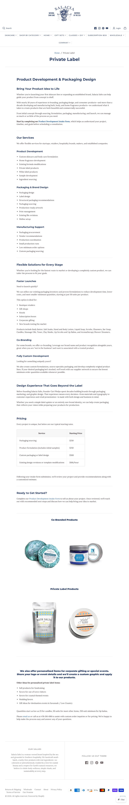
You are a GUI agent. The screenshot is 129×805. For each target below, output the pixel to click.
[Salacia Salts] (64, 13)
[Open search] (4, 28)
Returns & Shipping (13, 789)
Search (8, 28)
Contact (38, 789)
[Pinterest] (103, 28)
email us (26, 716)
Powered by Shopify (36, 796)
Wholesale (28, 789)
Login (118, 28)
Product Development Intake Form (54, 121)
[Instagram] (99, 28)
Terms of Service (13, 792)
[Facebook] (95, 28)
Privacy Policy (56, 789)
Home (57, 53)
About (45, 789)
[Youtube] (107, 28)
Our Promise (28, 792)
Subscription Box (97, 35)
